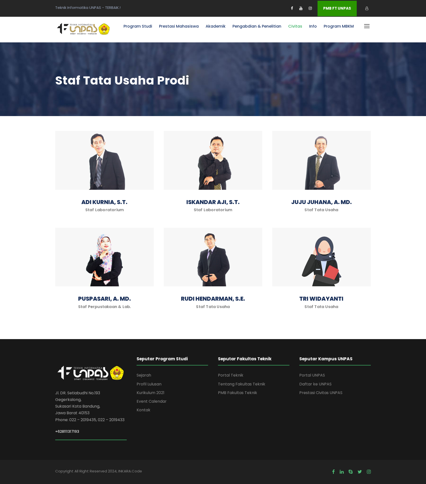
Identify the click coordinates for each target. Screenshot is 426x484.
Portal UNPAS (312, 375)
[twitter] (359, 472)
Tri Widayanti (321, 299)
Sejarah (144, 375)
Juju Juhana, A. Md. (321, 202)
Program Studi (138, 26)
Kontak (143, 410)
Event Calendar (152, 401)
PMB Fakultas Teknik (237, 393)
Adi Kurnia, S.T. (104, 202)
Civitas (295, 26)
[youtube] (300, 8)
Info (313, 26)
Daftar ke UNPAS (315, 384)
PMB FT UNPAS (337, 8)
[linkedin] (342, 472)
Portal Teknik (230, 375)
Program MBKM (339, 26)
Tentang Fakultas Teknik (241, 384)
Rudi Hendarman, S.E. (213, 299)
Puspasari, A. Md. (104, 299)
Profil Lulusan (149, 384)
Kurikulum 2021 (150, 393)
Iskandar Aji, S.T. (213, 202)
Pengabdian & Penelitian (256, 26)
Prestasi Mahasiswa (179, 26)
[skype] (351, 472)
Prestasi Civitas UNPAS (320, 393)
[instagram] (310, 8)
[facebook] (292, 8)
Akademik (216, 26)
